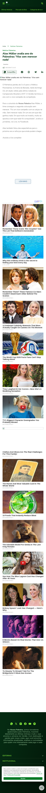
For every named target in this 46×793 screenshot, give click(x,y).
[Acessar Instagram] (20, 723)
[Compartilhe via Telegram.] (35, 72)
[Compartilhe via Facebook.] (22, 72)
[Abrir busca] (42, 3)
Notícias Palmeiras (16, 46)
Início (4, 46)
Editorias (7, 755)
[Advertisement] (23, 28)
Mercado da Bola (21, 10)
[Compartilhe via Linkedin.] (42, 72)
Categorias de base (36, 10)
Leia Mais (23, 181)
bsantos (5, 64)
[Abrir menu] (4, 3)
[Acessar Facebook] (25, 723)
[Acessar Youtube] (29, 723)
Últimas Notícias (6, 10)
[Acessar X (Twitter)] (16, 723)
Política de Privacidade (13, 775)
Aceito (23, 778)
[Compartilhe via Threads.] (28, 72)
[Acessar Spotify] (34, 723)
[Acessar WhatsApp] (11, 723)
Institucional (9, 761)
